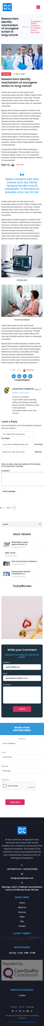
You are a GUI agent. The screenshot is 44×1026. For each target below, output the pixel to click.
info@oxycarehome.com (22, 878)
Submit (22, 709)
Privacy (13, 1007)
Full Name (6, 662)
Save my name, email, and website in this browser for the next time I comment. (21, 465)
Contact (22, 926)
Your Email (38, 444)
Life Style (6, 74)
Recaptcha (5, 780)
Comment (5, 471)
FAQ (22, 921)
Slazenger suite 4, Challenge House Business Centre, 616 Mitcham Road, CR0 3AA (22, 888)
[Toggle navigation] (38, 7)
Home (24, 27)
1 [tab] (22, 586)
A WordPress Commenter (23, 389)
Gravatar (15, 413)
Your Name (5, 438)
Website (38, 452)
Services (22, 912)
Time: (7, 165)
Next (9, 508)
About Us (22, 907)
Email (5, 673)
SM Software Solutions (28, 1022)
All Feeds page (34, 937)
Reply (37, 389)
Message (5, 766)
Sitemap (30, 1007)
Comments (7, 685)
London (22, 995)
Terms (21, 1007)
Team (22, 917)
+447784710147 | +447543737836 (22, 869)
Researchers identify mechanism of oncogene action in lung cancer (36, 26)
